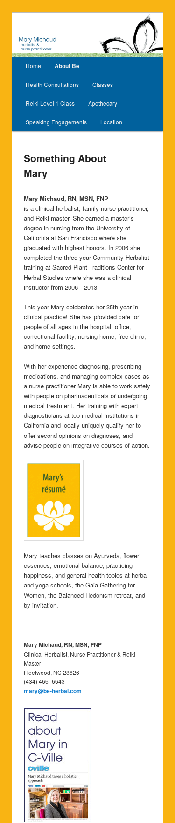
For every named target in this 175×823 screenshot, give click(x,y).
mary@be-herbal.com (53, 691)
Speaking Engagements (56, 122)
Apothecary (102, 103)
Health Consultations (52, 84)
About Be (67, 66)
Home (33, 66)
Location (111, 122)
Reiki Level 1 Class (50, 103)
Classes (102, 84)
